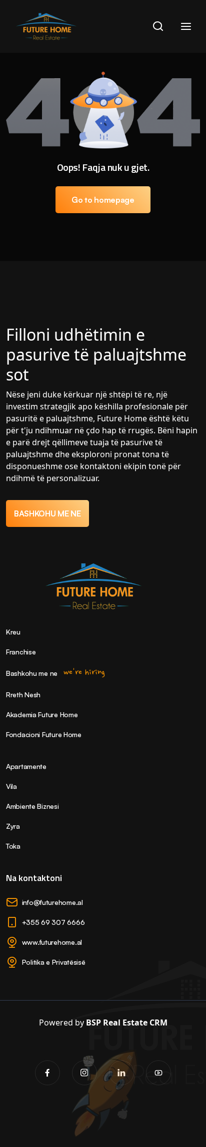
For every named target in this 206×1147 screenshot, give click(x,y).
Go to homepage (103, 200)
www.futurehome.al (52, 942)
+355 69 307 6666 (53, 922)
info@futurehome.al (52, 902)
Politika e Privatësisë (54, 962)
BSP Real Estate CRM (127, 1022)
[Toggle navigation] (186, 26)
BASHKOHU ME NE (47, 513)
